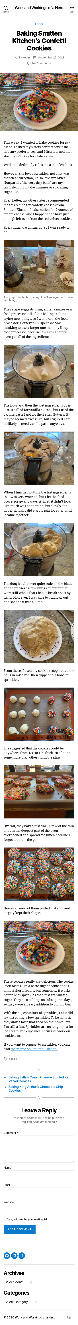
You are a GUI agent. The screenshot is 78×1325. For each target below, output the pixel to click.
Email (7, 1185)
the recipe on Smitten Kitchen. (34, 1049)
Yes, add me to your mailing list (26, 1219)
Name (7, 1167)
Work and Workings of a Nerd (39, 8)
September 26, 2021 (51, 57)
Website (9, 1202)
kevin (26, 57)
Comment (11, 1133)
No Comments (41, 63)
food (39, 24)
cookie (13, 1058)
